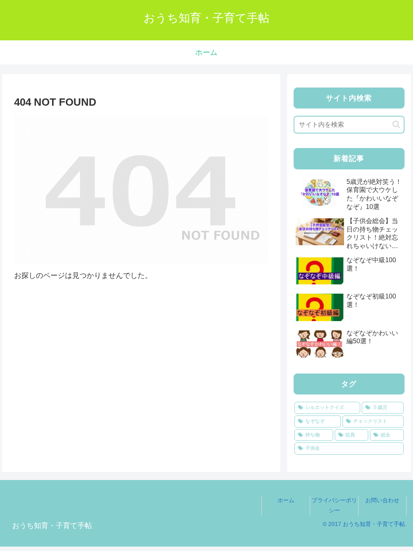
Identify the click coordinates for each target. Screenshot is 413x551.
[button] (396, 124)
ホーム (285, 500)
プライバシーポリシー (334, 505)
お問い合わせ (382, 500)
